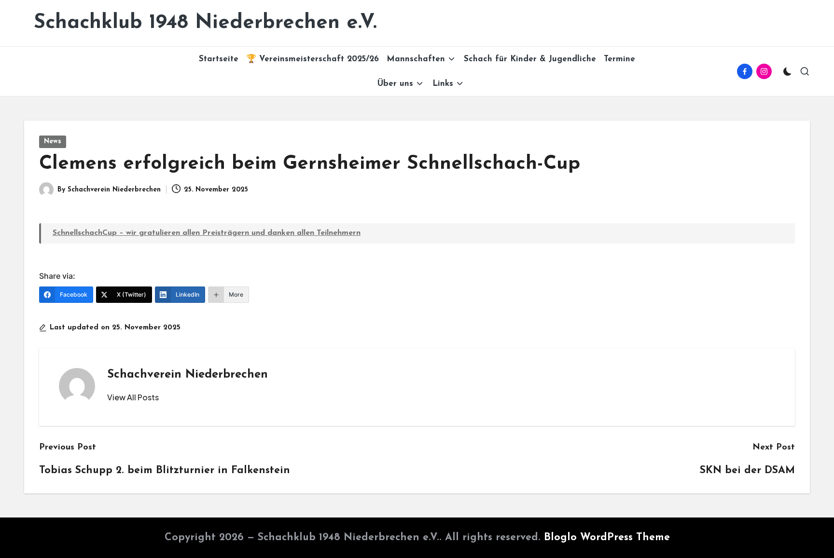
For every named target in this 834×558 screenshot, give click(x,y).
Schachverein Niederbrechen (187, 375)
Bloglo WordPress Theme (607, 537)
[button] (133, 397)
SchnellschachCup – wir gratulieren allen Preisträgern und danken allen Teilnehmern (207, 233)
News (52, 141)
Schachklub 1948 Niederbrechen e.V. (205, 23)
